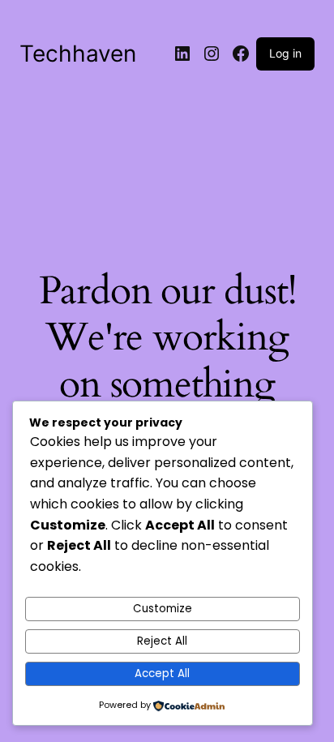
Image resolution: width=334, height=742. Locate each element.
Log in (285, 53)
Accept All (162, 673)
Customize (162, 608)
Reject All (162, 641)
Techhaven (77, 53)
